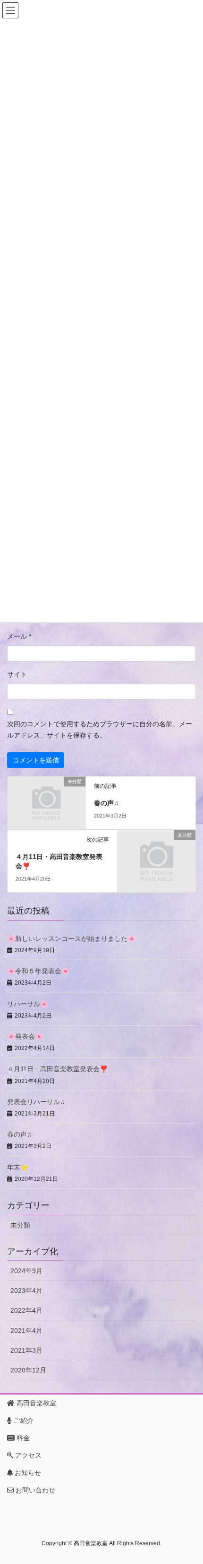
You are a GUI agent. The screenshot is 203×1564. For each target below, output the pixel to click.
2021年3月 (26, 1350)
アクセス (27, 1455)
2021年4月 (26, 1330)
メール (19, 636)
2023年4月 (26, 1290)
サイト (17, 674)
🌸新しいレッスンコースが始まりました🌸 (71, 938)
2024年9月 (26, 1271)
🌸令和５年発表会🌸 (38, 971)
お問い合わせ (34, 1490)
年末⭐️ (17, 1167)
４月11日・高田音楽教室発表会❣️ (57, 1069)
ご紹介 (23, 1420)
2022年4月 (26, 1310)
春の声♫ (106, 803)
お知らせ (27, 1472)
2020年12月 (28, 1370)
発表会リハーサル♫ (36, 1102)
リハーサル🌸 (27, 1004)
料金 (22, 1438)
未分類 (20, 1225)
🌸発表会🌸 (25, 1036)
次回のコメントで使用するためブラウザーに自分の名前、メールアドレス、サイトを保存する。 (99, 729)
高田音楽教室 (35, 1403)
